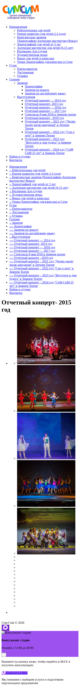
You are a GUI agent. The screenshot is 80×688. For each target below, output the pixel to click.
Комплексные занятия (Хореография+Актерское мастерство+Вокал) (47, 39)
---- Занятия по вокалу (23, 229)
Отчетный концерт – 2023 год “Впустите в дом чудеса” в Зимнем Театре (48, 142)
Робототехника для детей (33, 30)
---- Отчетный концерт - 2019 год (31, 257)
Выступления (26, 97)
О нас (13, 65)
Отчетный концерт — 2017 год (45, 111)
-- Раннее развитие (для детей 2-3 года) (35, 173)
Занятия (22, 83)
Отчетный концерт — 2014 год (45, 100)
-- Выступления (19, 236)
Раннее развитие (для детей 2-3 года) (41, 33)
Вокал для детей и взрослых (35, 58)
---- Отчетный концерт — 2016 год (32, 247)
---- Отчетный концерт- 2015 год (30, 243)
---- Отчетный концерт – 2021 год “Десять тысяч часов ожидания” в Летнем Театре (41, 263)
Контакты (15, 160)
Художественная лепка (32, 54)
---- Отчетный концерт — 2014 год (32, 240)
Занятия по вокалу (37, 90)
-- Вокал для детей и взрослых (29, 198)
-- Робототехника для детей (27, 170)
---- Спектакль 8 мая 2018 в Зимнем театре (37, 254)
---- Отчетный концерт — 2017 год (32, 250)
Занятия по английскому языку (45, 93)
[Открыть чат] (5, 627)
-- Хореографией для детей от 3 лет (32, 184)
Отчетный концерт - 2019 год (44, 118)
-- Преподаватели (20, 208)
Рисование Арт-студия (32, 51)
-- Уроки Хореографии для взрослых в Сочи (38, 201)
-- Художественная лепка (25, 194)
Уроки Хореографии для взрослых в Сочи (45, 62)
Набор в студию (19, 156)
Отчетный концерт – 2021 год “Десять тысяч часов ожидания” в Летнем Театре (50, 125)
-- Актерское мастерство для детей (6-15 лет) (38, 187)
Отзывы (22, 76)
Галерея (14, 79)
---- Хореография (20, 226)
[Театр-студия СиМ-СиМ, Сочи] (21, 20)
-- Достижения (19, 212)
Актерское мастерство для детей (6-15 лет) (45, 47)
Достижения (25, 72)
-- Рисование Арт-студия (25, 191)
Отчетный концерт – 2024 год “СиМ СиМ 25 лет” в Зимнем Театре (49, 151)
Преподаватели (27, 69)
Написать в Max (16, 673)
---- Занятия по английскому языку (32, 233)
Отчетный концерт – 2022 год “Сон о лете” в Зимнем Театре (49, 133)
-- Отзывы (16, 215)
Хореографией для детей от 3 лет (39, 44)
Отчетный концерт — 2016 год (45, 107)
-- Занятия (16, 222)
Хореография (33, 86)
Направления (18, 26)
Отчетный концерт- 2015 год (44, 104)
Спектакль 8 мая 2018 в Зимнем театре (50, 114)
